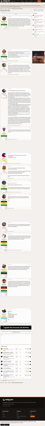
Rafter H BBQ (5, 353)
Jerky (29, 3)
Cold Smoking (25, 3)
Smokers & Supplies (19, 3)
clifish (28, 353)
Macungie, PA (5, 321)
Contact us (4, 416)
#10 (30, 222)
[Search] (44, 1)
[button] (16, 1)
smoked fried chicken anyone (38, 25)
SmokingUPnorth (3, 11)
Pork (10, 362)
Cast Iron (42, 3)
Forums (18, 1)
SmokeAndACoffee (6, 349)
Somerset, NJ (5, 231)
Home (3, 412)
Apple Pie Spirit (36, 34)
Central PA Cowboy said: (12, 183)
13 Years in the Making (6, 368)
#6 (30, 153)
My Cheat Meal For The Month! (8, 352)
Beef (12, 366)
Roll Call (10, 369)
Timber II (28, 349)
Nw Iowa (6, 208)
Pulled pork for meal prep (7, 361)
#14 (30, 309)
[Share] (29, 16)
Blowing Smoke (10, 3)
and (13, 60)
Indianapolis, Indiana (4, 61)
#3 (30, 63)
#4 (30, 88)
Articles (22, 1)
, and (14, 125)
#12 (30, 264)
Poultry (35, 32)
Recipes (32, 3)
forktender (4, 366)
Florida (6, 295)
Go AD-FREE (32, 416)
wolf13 (4, 369)
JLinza (4, 358)
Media (27, 1)
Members (31, 1)
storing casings (5, 348)
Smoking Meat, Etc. (37, 3)
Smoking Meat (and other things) (21, 416)
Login (31, 412)
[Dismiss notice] (43, 5)
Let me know (6, 6)
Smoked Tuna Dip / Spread (38, 15)
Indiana (6, 139)
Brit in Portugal (27, 375)
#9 (30, 194)
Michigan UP (5, 28)
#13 (30, 279)
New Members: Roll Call (4, 3)
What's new (13, 1)
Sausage (14, 3)
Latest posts (35, 13)
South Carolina (5, 192)
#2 (30, 49)
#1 (30, 16)
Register (31, 414)
